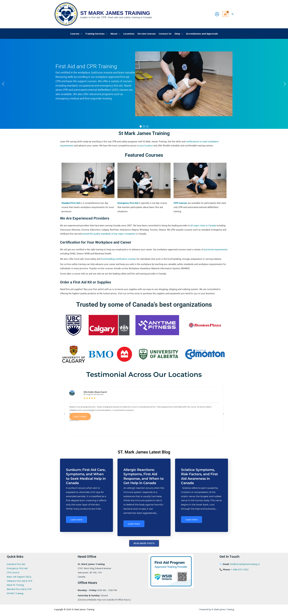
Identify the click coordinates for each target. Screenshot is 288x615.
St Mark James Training (115, 13)
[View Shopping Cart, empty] (225, 14)
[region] (144, 84)
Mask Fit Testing (15, 584)
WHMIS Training (15, 593)
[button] (232, 14)
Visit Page (80, 416)
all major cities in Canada (203, 225)
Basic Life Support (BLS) (19, 576)
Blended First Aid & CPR (19, 589)
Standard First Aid (16, 564)
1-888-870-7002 (240, 569)
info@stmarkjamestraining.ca (245, 564)
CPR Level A (13, 572)
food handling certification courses (118, 259)
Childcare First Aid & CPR (19, 580)
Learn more (76, 519)
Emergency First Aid (17, 568)
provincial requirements (216, 249)
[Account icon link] (217, 14)
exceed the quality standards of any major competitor (109, 233)
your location (146, 145)
